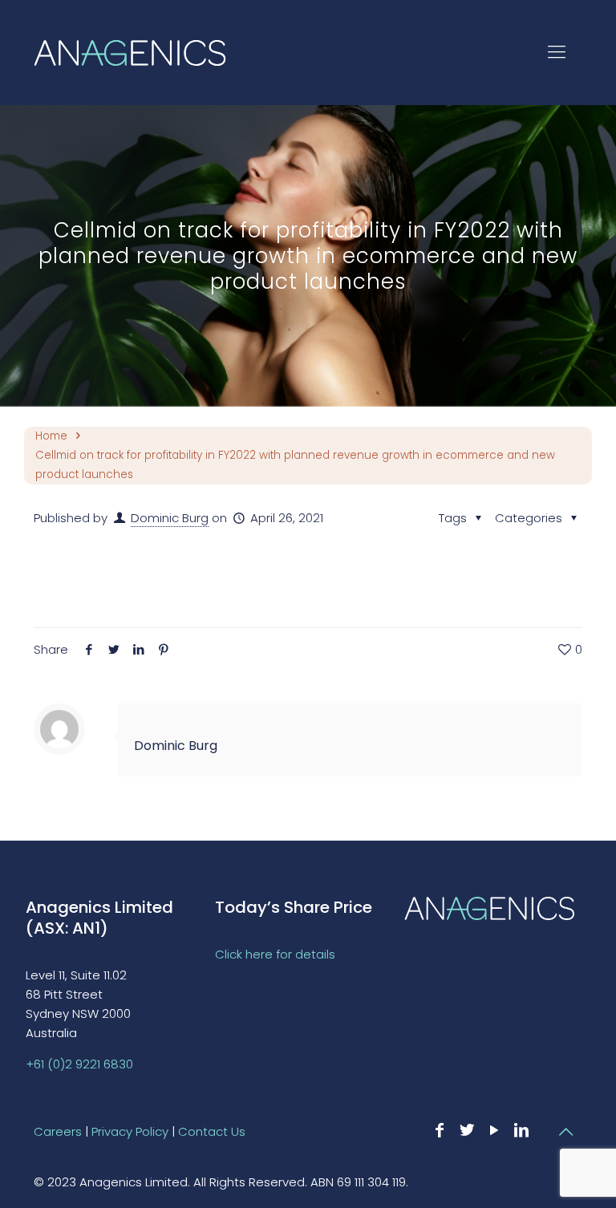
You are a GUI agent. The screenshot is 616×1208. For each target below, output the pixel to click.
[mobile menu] (556, 52)
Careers (58, 1131)
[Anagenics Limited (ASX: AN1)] (130, 52)
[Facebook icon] (439, 1130)
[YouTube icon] (494, 1130)
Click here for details (275, 954)
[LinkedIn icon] (521, 1130)
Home (51, 436)
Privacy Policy (129, 1131)
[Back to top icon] (565, 1132)
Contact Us (211, 1131)
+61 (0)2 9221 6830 (79, 1064)
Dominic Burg (170, 517)
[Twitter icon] (467, 1130)
